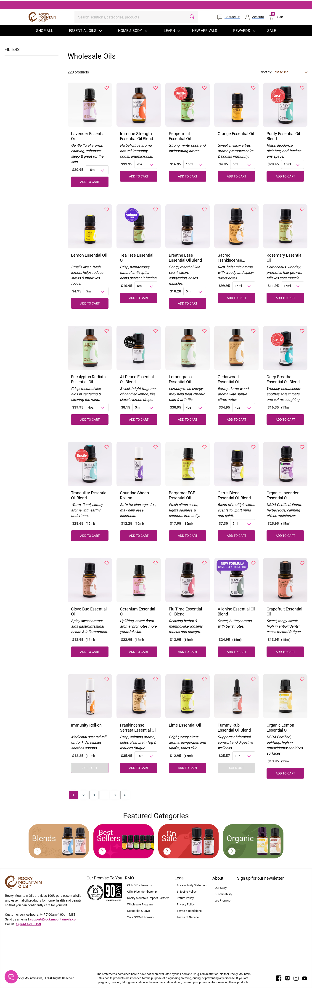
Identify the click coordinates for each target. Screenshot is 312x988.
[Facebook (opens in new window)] (278, 978)
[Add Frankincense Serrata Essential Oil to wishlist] (155, 679)
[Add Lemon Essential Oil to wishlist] (107, 209)
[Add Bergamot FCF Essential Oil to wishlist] (204, 447)
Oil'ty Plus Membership (142, 891)
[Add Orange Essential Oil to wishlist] (253, 88)
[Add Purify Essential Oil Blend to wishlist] (302, 88)
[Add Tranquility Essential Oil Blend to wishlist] (107, 447)
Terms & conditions (189, 910)
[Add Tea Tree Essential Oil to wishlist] (155, 209)
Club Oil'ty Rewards (139, 885)
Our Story (221, 887)
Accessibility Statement (192, 885)
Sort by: (266, 72)
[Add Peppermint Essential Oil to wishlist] (204, 88)
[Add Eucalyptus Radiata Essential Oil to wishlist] (107, 331)
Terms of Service (188, 917)
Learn (169, 31)
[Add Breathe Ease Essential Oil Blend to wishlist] (204, 209)
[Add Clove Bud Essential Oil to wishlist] (107, 563)
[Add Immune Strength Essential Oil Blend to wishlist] (155, 88)
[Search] (192, 17)
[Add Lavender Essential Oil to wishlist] (107, 88)
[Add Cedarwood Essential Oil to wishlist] (253, 331)
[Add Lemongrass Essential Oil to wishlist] (204, 331)
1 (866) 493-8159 (28, 924)
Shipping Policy (186, 891)
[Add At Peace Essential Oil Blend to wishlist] (155, 331)
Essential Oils (82, 31)
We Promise (222, 900)
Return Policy (185, 898)
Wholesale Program (140, 904)
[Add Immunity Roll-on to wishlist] (107, 679)
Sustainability (223, 894)
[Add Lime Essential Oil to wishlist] (204, 679)
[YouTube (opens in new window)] (304, 978)
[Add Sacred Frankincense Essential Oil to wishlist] (253, 209)
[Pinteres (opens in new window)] (287, 978)
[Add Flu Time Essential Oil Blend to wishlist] (204, 563)
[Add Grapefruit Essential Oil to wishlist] (302, 563)
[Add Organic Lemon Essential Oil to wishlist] (302, 679)
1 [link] (73, 795)
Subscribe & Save (138, 910)
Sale (271, 31)
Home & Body (130, 31)
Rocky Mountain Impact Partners (148, 898)
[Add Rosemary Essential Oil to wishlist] (302, 209)
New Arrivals (204, 31)
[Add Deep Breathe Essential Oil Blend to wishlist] (302, 331)
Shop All (44, 31)
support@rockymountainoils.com (54, 919)
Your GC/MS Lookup (140, 917)
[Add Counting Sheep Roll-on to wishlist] (155, 447)
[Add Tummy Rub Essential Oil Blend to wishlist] (253, 679)
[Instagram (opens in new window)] (296, 978)
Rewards (241, 31)
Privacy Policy (186, 904)
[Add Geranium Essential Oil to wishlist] (155, 563)
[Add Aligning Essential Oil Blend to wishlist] (253, 563)
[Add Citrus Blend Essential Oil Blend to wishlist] (253, 447)
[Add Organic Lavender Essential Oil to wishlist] (302, 447)
